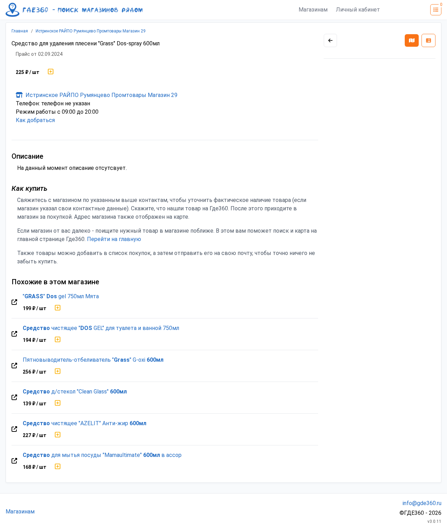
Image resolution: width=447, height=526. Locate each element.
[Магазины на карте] (412, 40)
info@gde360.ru (422, 503)
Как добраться (35, 120)
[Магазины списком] (428, 40)
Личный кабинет (358, 9)
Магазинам (313, 9)
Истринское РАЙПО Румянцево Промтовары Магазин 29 (91, 31)
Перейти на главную (114, 239)
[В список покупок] (50, 72)
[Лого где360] (74, 10)
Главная (20, 31)
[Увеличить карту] (330, 40)
